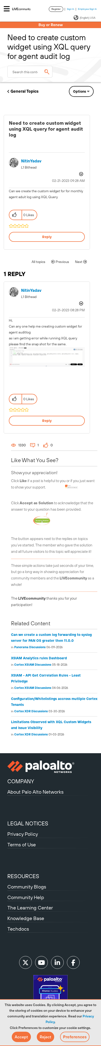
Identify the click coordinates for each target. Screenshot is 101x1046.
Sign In (70, 9)
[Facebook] (73, 962)
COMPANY (20, 781)
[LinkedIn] (57, 962)
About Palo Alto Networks (35, 792)
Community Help (25, 897)
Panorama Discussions (30, 647)
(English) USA (87, 17)
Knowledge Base (25, 918)
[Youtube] (41, 962)
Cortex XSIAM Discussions (32, 664)
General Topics (24, 91)
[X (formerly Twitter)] (25, 962)
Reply (47, 237)
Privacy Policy (22, 834)
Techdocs (18, 929)
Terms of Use (21, 844)
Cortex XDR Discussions (31, 711)
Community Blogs (26, 886)
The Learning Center (30, 907)
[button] (21, 1037)
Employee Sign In (87, 9)
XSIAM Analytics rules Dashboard (39, 658)
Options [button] (79, 91)
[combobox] (29, 72)
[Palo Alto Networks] (50, 767)
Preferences (75, 1037)
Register (56, 9)
